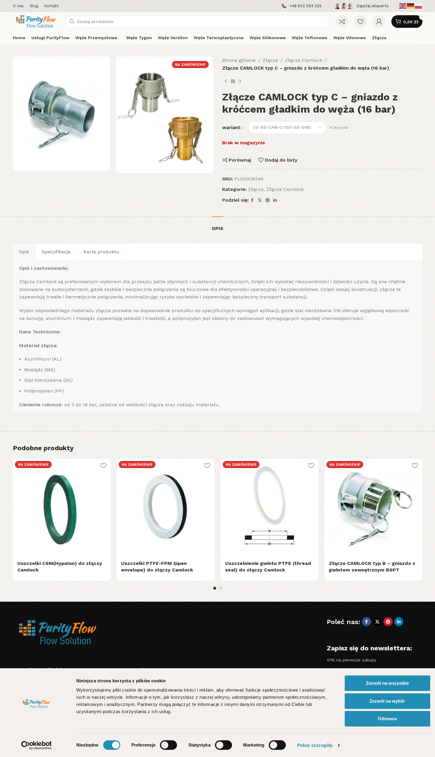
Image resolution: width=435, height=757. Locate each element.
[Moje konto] (379, 21)
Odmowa (387, 718)
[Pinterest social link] (267, 200)
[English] (403, 6)
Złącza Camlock (303, 60)
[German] (411, 6)
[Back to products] (232, 81)
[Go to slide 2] (220, 588)
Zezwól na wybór (387, 701)
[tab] (217, 225)
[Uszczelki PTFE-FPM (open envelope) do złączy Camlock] (166, 508)
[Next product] (240, 81)
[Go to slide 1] (214, 588)
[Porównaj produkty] (342, 21)
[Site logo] (36, 21)
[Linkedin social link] (275, 200)
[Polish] (418, 6)
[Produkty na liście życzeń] (360, 21)
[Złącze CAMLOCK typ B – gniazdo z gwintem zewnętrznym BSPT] (373, 508)
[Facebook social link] (252, 200)
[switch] (168, 745)
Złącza (270, 60)
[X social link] (260, 200)
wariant (231, 127)
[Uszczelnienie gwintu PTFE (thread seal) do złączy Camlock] (270, 508)
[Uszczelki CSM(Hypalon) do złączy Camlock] (62, 508)
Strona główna (239, 60)
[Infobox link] (302, 6)
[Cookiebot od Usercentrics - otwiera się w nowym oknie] (36, 745)
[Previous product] (225, 81)
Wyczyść (341, 127)
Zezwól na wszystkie (387, 683)
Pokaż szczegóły (315, 745)
